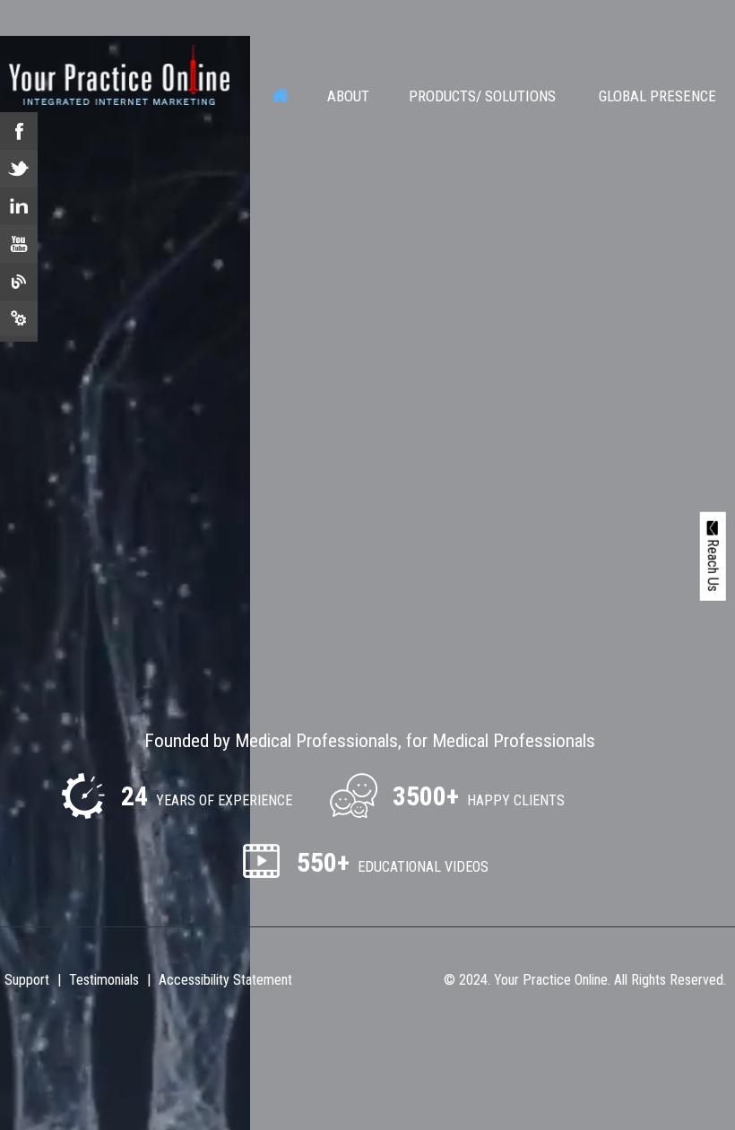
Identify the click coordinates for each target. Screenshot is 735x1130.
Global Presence (657, 96)
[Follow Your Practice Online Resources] (19, 319)
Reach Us (712, 563)
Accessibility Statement (225, 979)
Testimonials (104, 979)
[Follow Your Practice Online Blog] (19, 281)
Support (26, 979)
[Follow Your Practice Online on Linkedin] (19, 206)
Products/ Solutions (482, 96)
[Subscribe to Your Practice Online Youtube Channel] (19, 244)
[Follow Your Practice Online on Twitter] (19, 168)
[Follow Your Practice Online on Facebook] (19, 131)
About (348, 96)
